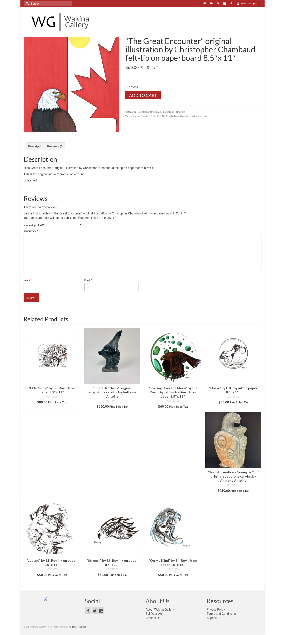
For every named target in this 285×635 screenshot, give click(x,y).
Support (212, 618)
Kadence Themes (77, 626)
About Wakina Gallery (160, 609)
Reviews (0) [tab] (55, 146)
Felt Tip (161, 116)
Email (88, 279)
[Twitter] (95, 610)
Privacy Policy (216, 609)
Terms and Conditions (221, 613)
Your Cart (249, 3)
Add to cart (143, 95)
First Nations (172, 116)
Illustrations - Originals (174, 111)
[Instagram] (101, 610)
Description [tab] (36, 146)
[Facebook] (88, 610)
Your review (31, 230)
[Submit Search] (27, 3)
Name (27, 279)
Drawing (145, 116)
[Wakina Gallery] (61, 21)
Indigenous (197, 116)
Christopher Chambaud (149, 111)
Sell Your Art (154, 613)
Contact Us (153, 618)
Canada (136, 116)
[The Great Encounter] (71, 84)
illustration (185, 116)
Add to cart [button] (52, 409)
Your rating (30, 225)
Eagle (153, 116)
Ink (205, 116)
